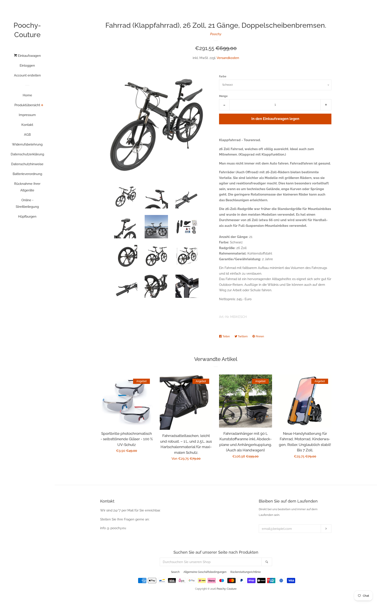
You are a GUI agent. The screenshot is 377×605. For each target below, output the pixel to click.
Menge (223, 96)
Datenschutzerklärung (27, 154)
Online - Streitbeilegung (27, 203)
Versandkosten (228, 58)
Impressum (27, 115)
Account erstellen (27, 75)
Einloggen (27, 66)
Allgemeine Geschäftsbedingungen (204, 572)
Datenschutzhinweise (27, 164)
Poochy (215, 34)
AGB (27, 135)
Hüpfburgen (27, 216)
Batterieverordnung (27, 174)
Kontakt (27, 125)
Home (27, 95)
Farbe (222, 76)
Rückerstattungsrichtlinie (245, 572)
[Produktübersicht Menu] (42, 105)
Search (175, 572)
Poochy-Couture (27, 30)
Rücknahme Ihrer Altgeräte (27, 187)
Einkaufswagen (29, 56)
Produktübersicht (27, 105)
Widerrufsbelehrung (27, 144)
